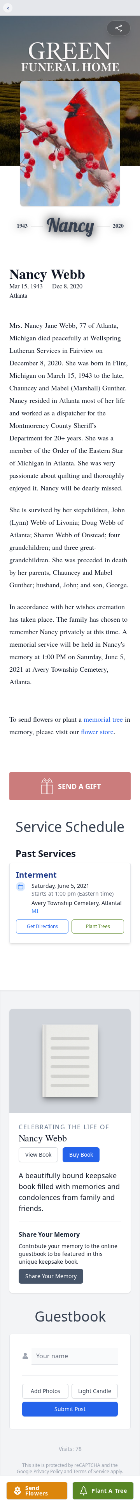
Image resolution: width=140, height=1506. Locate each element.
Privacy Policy (48, 1471)
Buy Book (81, 1154)
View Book (38, 1154)
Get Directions (42, 926)
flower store (97, 731)
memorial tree (103, 719)
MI (35, 910)
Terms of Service (91, 1471)
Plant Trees (98, 926)
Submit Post (70, 1409)
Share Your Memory (51, 1276)
